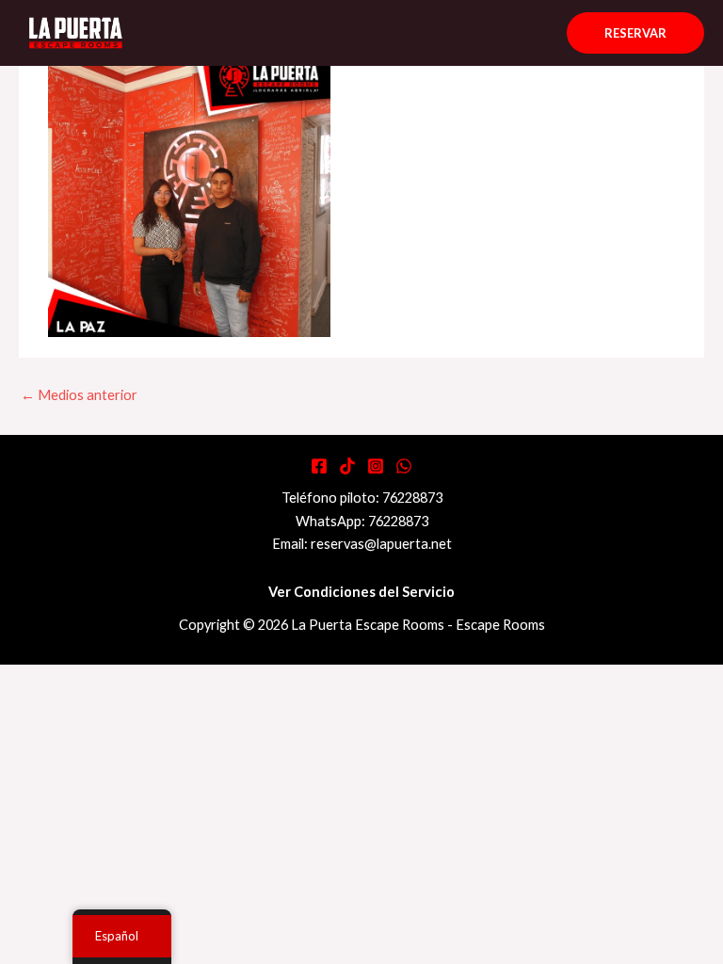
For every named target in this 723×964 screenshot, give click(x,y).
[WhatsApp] (403, 466)
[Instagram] (375, 466)
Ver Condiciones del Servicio (361, 592)
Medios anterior (79, 395)
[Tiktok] (347, 466)
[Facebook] (319, 466)
